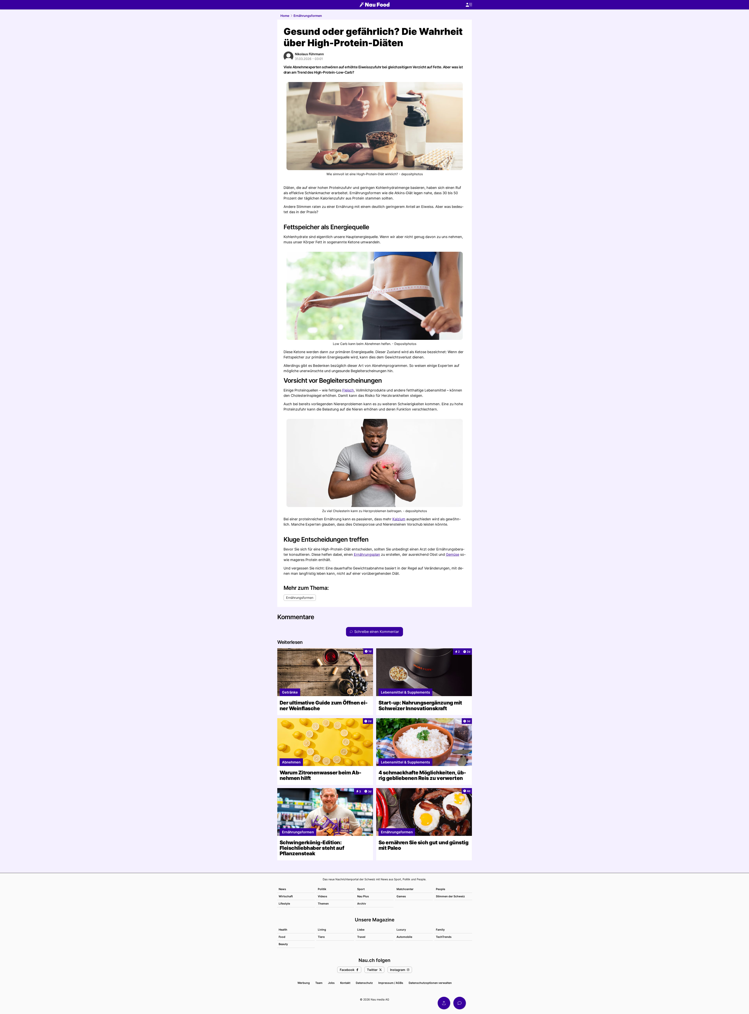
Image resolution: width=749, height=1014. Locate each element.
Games (401, 896)
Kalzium (398, 519)
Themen (323, 903)
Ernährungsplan (367, 554)
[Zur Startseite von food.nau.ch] (374, 4)
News (282, 889)
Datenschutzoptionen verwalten (430, 982)
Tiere (321, 936)
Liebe (360, 929)
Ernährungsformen (308, 16)
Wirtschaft (286, 896)
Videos (322, 896)
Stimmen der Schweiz (450, 896)
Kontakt (345, 982)
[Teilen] (444, 1003)
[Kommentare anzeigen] (459, 1003)
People (440, 889)
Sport (361, 889)
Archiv (361, 903)
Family (440, 929)
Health (283, 929)
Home (284, 16)
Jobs (331, 982)
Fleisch (348, 390)
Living (322, 929)
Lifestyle (284, 903)
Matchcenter (405, 889)
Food (282, 936)
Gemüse (452, 554)
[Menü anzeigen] (468, 5)
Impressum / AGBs (390, 982)
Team (319, 982)
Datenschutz (364, 982)
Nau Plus (363, 896)
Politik (322, 889)
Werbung (303, 982)
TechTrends (444, 936)
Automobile (404, 936)
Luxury (401, 929)
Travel (361, 936)
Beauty (283, 944)
